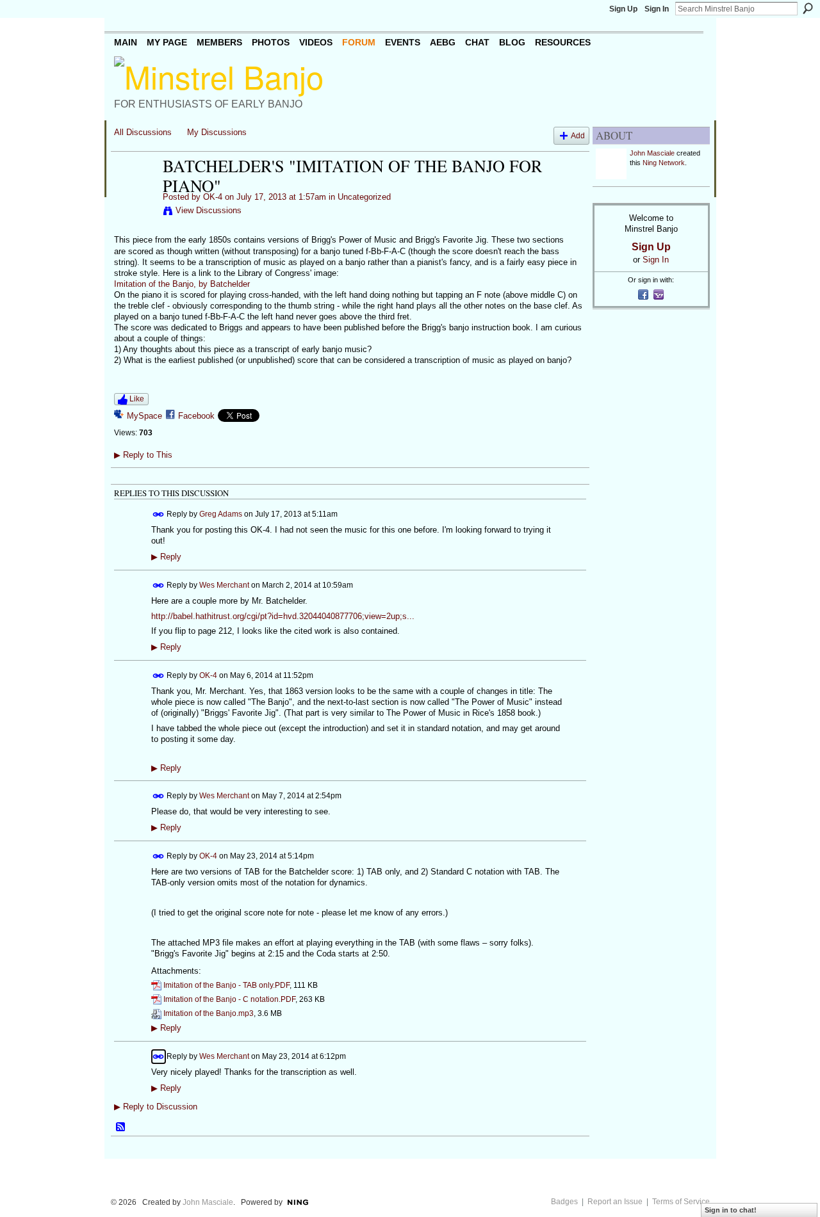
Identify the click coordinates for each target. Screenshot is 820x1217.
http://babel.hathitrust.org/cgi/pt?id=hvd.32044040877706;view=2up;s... (282, 616)
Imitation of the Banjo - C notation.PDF (229, 999)
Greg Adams (220, 514)
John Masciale (652, 153)
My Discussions (217, 132)
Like (136, 398)
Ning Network (664, 162)
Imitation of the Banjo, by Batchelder (182, 284)
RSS (121, 1127)
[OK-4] (134, 193)
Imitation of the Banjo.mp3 (208, 1013)
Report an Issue (615, 1201)
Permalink (158, 514)
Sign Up (623, 8)
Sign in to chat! (731, 1210)
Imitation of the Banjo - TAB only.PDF (226, 985)
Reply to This (143, 455)
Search (808, 8)
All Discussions (143, 132)
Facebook (196, 416)
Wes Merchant (224, 585)
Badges (564, 1201)
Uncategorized (364, 197)
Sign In (656, 8)
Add (578, 135)
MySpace (144, 416)
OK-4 (212, 197)
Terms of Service (681, 1201)
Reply (166, 556)
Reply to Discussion (155, 1106)
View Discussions (209, 210)
